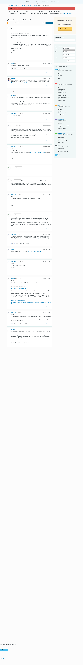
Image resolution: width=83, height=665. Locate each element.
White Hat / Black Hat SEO (63, 140)
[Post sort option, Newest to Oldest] (43, 23)
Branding (59, 123)
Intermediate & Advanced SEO (63, 97)
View (56, 48)
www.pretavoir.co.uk (15, 54)
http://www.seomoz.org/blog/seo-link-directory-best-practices (23, 82)
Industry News (60, 111)
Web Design (60, 126)
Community (59, 105)
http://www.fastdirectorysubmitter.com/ (37, 152)
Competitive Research (62, 87)
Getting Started (61, 72)
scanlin (12, 63)
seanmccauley (13, 26)
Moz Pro (59, 73)
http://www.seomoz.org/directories (35, 251)
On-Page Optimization (62, 92)
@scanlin (18, 234)
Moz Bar (59, 76)
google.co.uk (36, 238)
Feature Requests (61, 149)
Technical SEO (60, 94)
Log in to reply (49, 22)
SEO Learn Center (61, 114)
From (56, 51)
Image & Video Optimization (63, 98)
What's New (60, 80)
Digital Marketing (60, 119)
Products (2, 658)
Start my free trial (65, 29)
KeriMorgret (13, 78)
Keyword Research (61, 89)
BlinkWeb (13, 95)
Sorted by (56, 54)
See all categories (60, 154)
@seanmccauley (18, 95)
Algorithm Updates (61, 139)
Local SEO (60, 102)
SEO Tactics (59, 83)
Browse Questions (59, 46)
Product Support (61, 148)
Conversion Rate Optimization (63, 125)
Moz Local (60, 75)
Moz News (60, 109)
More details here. (67, 13)
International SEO (61, 100)
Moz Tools (59, 69)
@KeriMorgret (17, 63)
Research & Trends (61, 133)
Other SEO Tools (61, 142)
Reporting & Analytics (62, 95)
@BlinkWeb (19, 312)
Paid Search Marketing (62, 128)
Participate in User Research (63, 151)
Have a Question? (59, 37)
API (59, 78)
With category (57, 57)
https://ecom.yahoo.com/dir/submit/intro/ (19, 288)
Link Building (11, 22)
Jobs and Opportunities (62, 112)
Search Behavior (61, 137)
